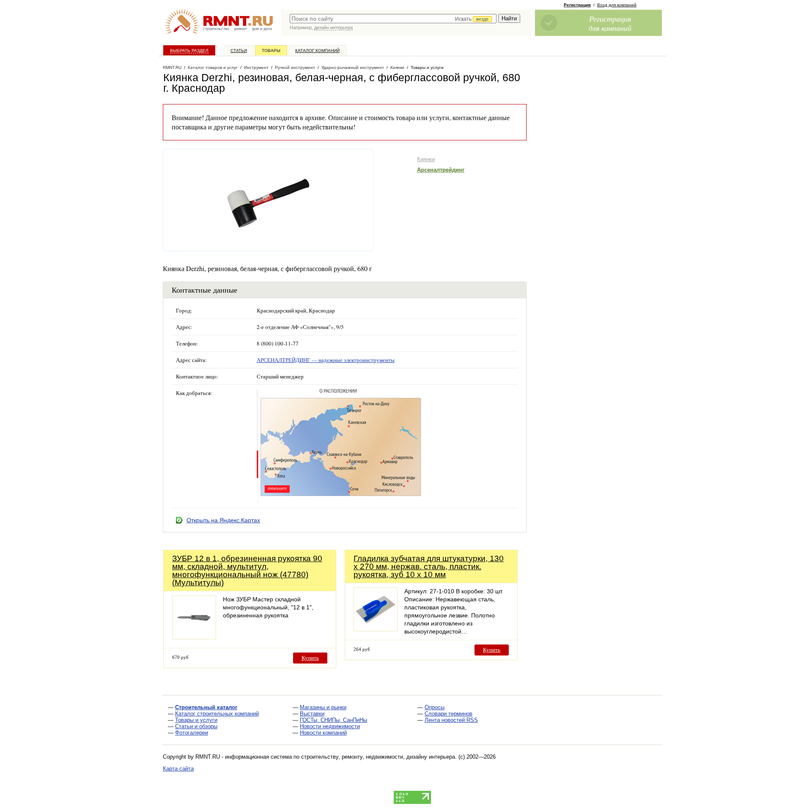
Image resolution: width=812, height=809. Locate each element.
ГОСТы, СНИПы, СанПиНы (333, 720)
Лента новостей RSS (451, 720)
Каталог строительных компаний (217, 713)
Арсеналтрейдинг (440, 170)
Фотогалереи (191, 732)
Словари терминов (448, 713)
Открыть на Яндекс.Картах (223, 520)
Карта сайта (178, 768)
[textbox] (393, 18)
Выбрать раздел (189, 50)
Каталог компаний (317, 50)
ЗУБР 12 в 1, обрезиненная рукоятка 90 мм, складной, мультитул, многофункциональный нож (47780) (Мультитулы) (247, 570)
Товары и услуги (196, 720)
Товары (271, 50)
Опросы (434, 707)
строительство (216, 29)
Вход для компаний (616, 5)
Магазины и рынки (323, 707)
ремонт (240, 29)
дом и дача (262, 29)
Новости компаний (323, 732)
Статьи (238, 50)
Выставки (312, 713)
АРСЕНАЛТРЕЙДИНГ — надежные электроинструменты (326, 360)
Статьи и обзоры (196, 726)
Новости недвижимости (330, 726)
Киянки (426, 159)
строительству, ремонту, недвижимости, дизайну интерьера (378, 757)
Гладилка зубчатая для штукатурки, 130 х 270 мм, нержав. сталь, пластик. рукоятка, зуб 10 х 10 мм (429, 566)
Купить (310, 658)
